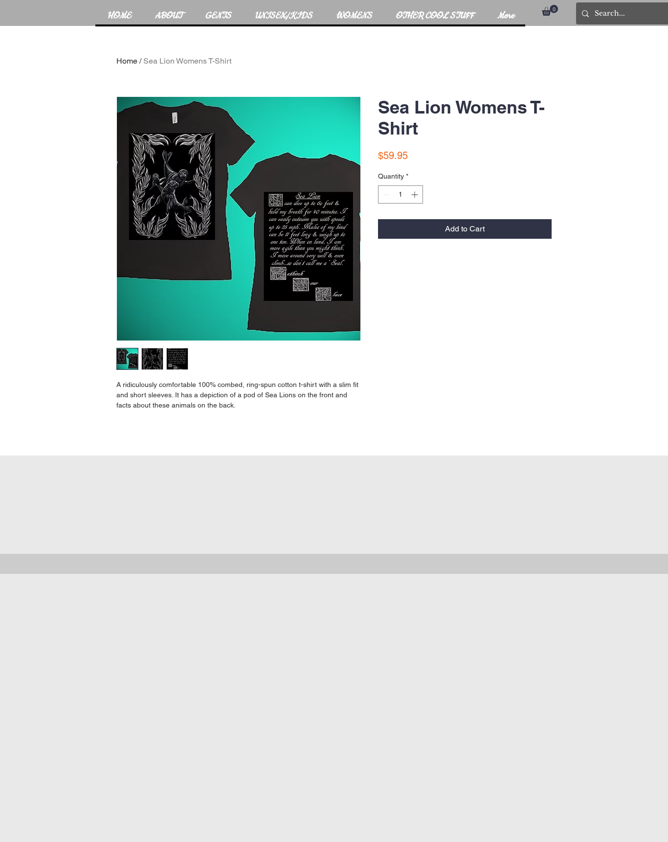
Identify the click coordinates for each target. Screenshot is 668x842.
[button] (550, 10)
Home (126, 61)
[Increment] (415, 194)
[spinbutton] (400, 194)
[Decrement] (385, 194)
